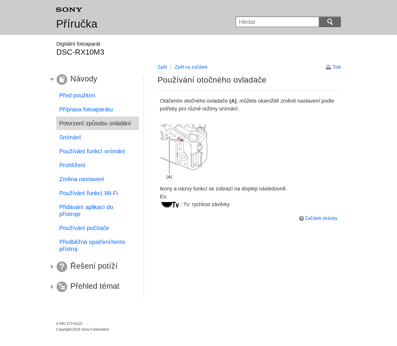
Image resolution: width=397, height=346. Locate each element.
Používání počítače (84, 228)
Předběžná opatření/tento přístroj (92, 245)
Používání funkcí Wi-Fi (88, 193)
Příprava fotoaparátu (86, 109)
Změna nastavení (81, 179)
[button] (93, 79)
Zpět (162, 67)
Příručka (76, 23)
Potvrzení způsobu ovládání (95, 123)
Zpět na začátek (191, 67)
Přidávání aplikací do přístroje (86, 210)
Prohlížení (72, 165)
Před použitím (77, 95)
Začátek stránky (321, 218)
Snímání (70, 137)
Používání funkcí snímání (92, 151)
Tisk (336, 67)
